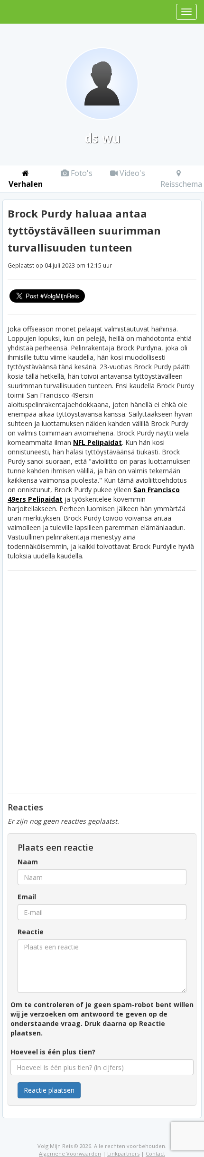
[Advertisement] (102, 681)
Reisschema (181, 184)
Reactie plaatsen (49, 1090)
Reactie (31, 931)
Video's (131, 173)
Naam (28, 861)
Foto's (81, 173)
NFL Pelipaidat (97, 442)
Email (27, 896)
